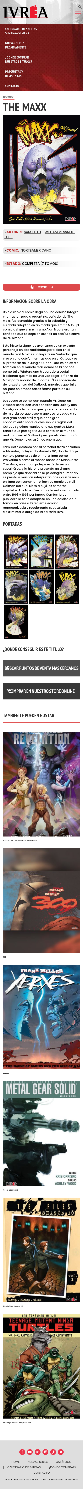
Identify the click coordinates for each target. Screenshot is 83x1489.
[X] (61, 1452)
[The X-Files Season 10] (41, 1250)
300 (4, 956)
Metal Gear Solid (10, 1189)
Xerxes (6, 1073)
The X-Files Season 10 (13, 1306)
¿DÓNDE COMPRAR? (62, 1467)
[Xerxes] (41, 1017)
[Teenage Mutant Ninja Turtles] (41, 1366)
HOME (15, 1462)
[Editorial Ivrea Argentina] (25, 11)
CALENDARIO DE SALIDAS (24, 1467)
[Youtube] (30, 1452)
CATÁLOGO (63, 1462)
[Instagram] (38, 1452)
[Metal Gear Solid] (41, 1133)
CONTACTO (42, 1473)
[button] (80, 7)
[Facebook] (22, 1452)
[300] (41, 900)
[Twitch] (45, 1452)
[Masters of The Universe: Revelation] (41, 784)
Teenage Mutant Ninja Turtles (17, 1422)
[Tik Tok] (53, 1452)
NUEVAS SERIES (38, 1462)
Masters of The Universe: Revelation (20, 840)
